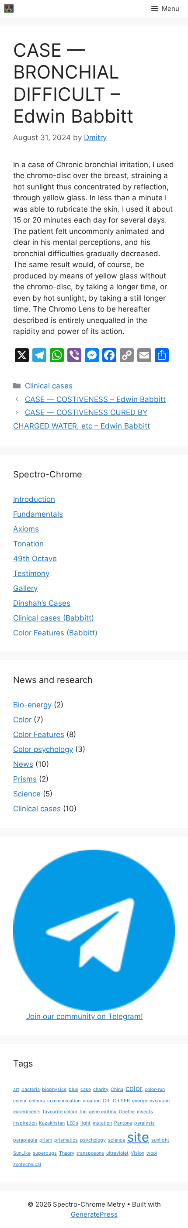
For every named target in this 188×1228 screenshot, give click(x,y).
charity (100, 1089)
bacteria (30, 1089)
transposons (90, 1153)
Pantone (123, 1123)
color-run (155, 1089)
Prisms (25, 779)
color (134, 1088)
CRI (107, 1101)
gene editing (103, 1112)
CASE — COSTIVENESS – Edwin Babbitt (95, 399)
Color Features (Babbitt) (55, 632)
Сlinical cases (49, 385)
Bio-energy (32, 704)
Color (22, 719)
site (138, 1137)
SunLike (22, 1153)
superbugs (45, 1153)
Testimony (31, 573)
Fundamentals (38, 514)
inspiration (25, 1123)
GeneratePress (94, 1214)
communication (63, 1101)
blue (73, 1089)
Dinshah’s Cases (41, 603)
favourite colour (60, 1112)
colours (37, 1101)
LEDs (72, 1123)
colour (20, 1101)
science (116, 1140)
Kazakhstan (52, 1123)
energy (139, 1101)
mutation (102, 1123)
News (23, 764)
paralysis (144, 1123)
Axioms (26, 529)
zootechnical (27, 1164)
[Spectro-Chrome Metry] (9, 8)
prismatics (66, 1140)
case (85, 1089)
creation (92, 1101)
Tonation (28, 543)
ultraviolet (117, 1153)
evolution (160, 1101)
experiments (27, 1112)
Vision (137, 1153)
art (16, 1089)
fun (83, 1112)
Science (27, 793)
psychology (93, 1140)
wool (151, 1153)
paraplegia (25, 1140)
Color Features (38, 734)
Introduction (34, 499)
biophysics (54, 1089)
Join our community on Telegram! (84, 1016)
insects (145, 1112)
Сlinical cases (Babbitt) (53, 618)
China (117, 1089)
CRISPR (121, 1101)
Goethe (127, 1112)
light (85, 1123)
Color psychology (43, 749)
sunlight (160, 1140)
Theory (66, 1153)
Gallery (25, 588)
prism (45, 1140)
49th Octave (35, 558)
